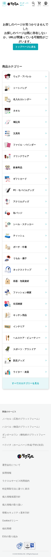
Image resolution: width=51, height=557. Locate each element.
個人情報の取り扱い (12, 504)
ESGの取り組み (10, 536)
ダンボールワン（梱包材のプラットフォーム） (23, 435)
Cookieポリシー (10, 520)
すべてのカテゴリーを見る (25, 383)
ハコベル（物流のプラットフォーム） (21, 426)
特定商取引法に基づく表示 (15, 488)
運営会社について (11, 465)
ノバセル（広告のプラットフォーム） (21, 418)
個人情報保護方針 (11, 496)
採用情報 (6, 473)
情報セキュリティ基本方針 (15, 512)
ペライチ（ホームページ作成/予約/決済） (23, 445)
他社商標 (6, 528)
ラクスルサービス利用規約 (15, 480)
